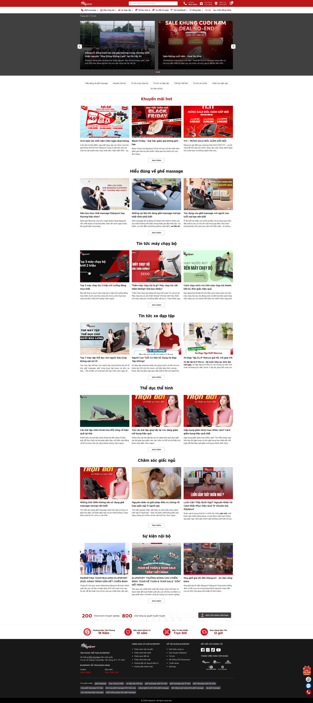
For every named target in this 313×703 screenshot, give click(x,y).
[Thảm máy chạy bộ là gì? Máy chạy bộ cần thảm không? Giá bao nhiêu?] (156, 266)
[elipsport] (206, 662)
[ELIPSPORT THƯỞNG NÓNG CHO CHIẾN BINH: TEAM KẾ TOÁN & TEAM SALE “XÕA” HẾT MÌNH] (156, 559)
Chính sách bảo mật (142, 659)
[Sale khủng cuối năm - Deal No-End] (195, 45)
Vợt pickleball (179, 10)
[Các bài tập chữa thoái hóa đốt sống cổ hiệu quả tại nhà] (104, 411)
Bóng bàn (196, 10)
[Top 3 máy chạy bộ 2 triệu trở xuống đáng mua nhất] (104, 266)
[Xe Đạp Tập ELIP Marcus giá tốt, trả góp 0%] (208, 339)
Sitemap (172, 666)
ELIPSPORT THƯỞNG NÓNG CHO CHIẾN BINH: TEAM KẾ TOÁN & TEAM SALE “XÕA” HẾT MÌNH (156, 581)
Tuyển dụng (174, 663)
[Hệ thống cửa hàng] (308, 679)
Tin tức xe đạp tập (161, 83)
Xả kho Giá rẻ (144, 10)
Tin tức (208, 10)
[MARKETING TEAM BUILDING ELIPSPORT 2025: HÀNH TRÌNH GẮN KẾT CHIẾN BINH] (104, 559)
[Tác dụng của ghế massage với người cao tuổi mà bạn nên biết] (208, 194)
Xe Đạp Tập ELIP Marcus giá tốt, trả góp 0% (208, 357)
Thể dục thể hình (181, 83)
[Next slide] (233, 46)
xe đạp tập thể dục (134, 683)
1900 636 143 (111, 672)
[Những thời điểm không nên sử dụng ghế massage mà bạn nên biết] (104, 483)
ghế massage (100, 683)
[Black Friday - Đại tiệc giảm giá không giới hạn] (156, 122)
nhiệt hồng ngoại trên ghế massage (120, 692)
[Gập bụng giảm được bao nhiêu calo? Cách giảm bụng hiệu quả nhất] (208, 411)
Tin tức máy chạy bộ (139, 83)
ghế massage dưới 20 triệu (204, 683)
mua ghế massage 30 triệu (92, 688)
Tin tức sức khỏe (200, 83)
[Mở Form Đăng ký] (307, 669)
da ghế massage (213, 688)
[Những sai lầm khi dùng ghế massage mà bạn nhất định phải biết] (156, 194)
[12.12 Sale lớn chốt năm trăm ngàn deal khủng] (104, 122)
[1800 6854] (308, 692)
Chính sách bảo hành (142, 653)
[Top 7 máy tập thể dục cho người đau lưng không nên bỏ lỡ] (104, 339)
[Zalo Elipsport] (308, 685)
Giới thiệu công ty (176, 649)
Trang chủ (84, 16)
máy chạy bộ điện (116, 683)
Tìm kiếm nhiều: (86, 683)
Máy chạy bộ (108, 10)
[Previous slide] (80, 46)
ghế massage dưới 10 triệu (156, 683)
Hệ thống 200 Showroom (179, 659)
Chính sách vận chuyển (143, 649)
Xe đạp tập (126, 10)
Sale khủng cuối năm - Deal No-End (182, 56)
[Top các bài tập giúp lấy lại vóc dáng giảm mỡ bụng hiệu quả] (156, 411)
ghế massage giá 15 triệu (180, 683)
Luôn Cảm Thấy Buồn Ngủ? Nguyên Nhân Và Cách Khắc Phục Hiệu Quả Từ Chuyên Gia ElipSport (208, 505)
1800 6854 (85, 672)
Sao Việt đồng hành (222, 10)
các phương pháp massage (92, 692)
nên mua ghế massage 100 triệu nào (121, 688)
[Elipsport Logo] (86, 3)
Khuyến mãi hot (119, 83)
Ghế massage (90, 10)
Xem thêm (156, 160)
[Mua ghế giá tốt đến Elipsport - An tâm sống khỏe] (208, 559)
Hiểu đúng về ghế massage (96, 83)
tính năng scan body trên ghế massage (187, 688)
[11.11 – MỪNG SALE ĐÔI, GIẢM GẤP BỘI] (208, 122)
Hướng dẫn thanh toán (143, 666)
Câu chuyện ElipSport (178, 653)
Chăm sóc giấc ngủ (220, 83)
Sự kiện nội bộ (156, 88)
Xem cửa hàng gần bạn (216, 615)
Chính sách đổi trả (141, 656)
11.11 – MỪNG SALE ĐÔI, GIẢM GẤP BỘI (205, 140)
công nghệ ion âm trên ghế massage (153, 688)
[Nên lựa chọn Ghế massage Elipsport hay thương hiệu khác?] (104, 194)
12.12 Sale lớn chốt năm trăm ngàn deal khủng (104, 140)
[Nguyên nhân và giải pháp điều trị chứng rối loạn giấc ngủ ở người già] (156, 483)
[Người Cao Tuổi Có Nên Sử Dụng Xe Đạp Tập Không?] (156, 339)
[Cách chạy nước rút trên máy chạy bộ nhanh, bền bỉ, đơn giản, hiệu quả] (208, 266)
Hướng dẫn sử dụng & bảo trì (146, 663)
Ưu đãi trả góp (162, 10)
